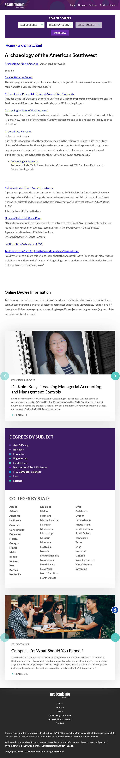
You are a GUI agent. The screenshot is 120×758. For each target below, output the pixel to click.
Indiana (13, 561)
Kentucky (15, 574)
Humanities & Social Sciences (30, 467)
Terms (60, 711)
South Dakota (83, 533)
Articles (103, 5)
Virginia (80, 555)
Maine (44, 511)
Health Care (20, 463)
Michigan (45, 524)
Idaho (12, 552)
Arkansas (14, 515)
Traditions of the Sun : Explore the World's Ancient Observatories (42, 251)
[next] (115, 376)
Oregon (80, 515)
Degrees (82, 5)
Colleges (93, 5)
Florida (13, 538)
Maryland (46, 515)
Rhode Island (83, 524)
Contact (60, 723)
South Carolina (84, 528)
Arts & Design (21, 445)
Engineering (20, 458)
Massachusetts (49, 520)
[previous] (4, 376)
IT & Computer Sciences (27, 471)
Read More (21, 415)
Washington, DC (85, 560)
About (60, 703)
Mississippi (46, 533)
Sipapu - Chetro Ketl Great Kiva (22, 218)
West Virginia (84, 564)
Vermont (81, 551)
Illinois (13, 556)
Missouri (45, 537)
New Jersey (47, 560)
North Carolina (49, 573)
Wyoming (81, 568)
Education (19, 454)
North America (29, 63)
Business (18, 449)
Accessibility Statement (60, 719)
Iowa (12, 565)
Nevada (44, 551)
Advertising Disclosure (60, 715)
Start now (59, 33)
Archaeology (12, 63)
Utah (78, 546)
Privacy (60, 707)
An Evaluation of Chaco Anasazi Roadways (29, 188)
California (15, 520)
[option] (60, 376)
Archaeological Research (24, 161)
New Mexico (47, 564)
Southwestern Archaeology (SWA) (24, 244)
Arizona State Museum (18, 131)
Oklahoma (82, 511)
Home (73, 5)
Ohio (78, 506)
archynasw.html (30, 45)
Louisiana (45, 506)
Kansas (13, 569)
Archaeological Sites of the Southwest (26, 110)
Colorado (14, 525)
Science (18, 480)
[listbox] (60, 376)
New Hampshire (49, 555)
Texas (79, 542)
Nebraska (46, 546)
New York (46, 568)
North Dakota (48, 577)
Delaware (15, 534)
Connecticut (16, 529)
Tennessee (82, 537)
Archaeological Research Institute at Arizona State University (39, 93)
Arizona (13, 511)
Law (15, 476)
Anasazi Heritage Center (18, 77)
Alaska (13, 506)
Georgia (14, 543)
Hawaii (13, 547)
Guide (112, 5)
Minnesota (46, 528)
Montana (45, 542)
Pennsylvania (83, 520)
